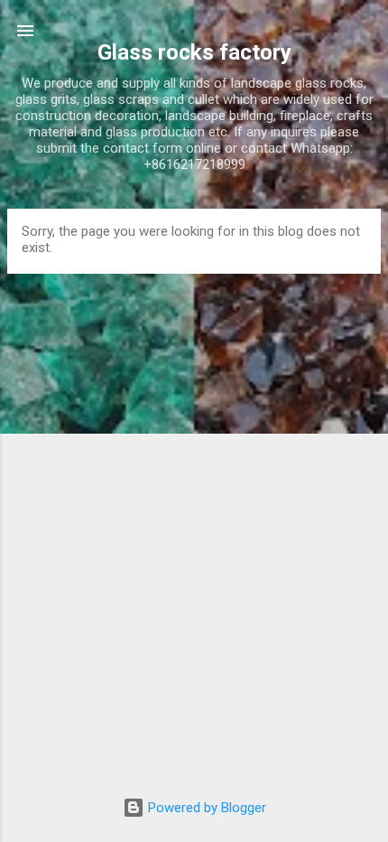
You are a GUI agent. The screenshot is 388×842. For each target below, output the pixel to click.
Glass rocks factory (194, 52)
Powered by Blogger (205, 808)
